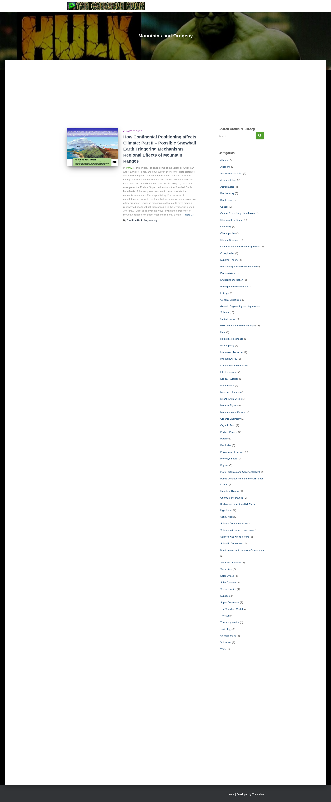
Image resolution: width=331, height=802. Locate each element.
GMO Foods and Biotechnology (237, 325)
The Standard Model (231, 609)
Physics (224, 465)
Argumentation (228, 180)
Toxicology (226, 629)
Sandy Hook (227, 516)
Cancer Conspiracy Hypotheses (237, 213)
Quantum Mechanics (231, 497)
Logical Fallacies (229, 378)
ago (151, 220)
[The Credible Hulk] (106, 6)
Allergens (225, 166)
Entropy (224, 293)
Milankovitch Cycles (231, 398)
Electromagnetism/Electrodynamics (239, 266)
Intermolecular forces (231, 352)
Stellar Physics (228, 589)
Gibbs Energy (227, 319)
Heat (222, 332)
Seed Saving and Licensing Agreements (242, 550)
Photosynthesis (228, 458)
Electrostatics (227, 273)
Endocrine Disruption (231, 279)
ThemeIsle (258, 794)
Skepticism (226, 569)
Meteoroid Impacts (230, 392)
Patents (224, 438)
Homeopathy (227, 345)
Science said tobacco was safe (237, 530)
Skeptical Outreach (230, 562)
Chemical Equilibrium (231, 220)
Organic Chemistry (230, 418)
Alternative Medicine (231, 173)
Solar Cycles (227, 575)
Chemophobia (228, 233)
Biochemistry (227, 193)
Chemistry (225, 226)
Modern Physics (229, 405)
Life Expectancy (229, 372)
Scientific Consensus (231, 543)
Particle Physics (228, 432)
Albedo (224, 160)
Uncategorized (228, 635)
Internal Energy (228, 358)
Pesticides (225, 445)
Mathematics (227, 385)
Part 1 (129, 167)
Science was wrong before (234, 536)
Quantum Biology (229, 491)
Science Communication (233, 523)
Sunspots (225, 595)
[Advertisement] (165, 97)
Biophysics (226, 200)
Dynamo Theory (229, 259)
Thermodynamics (229, 622)
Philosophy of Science (232, 452)
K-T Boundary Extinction (233, 365)
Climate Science (132, 131)
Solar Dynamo (228, 582)
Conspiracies (227, 253)
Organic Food (227, 425)
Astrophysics (227, 186)
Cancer (224, 206)
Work (223, 649)
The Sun (225, 615)
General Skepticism (231, 299)
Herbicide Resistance (231, 338)
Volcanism (225, 642)
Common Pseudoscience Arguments (240, 246)
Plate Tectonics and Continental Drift (240, 471)
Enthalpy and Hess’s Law (234, 286)
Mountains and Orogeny (233, 412)
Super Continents (229, 602)
